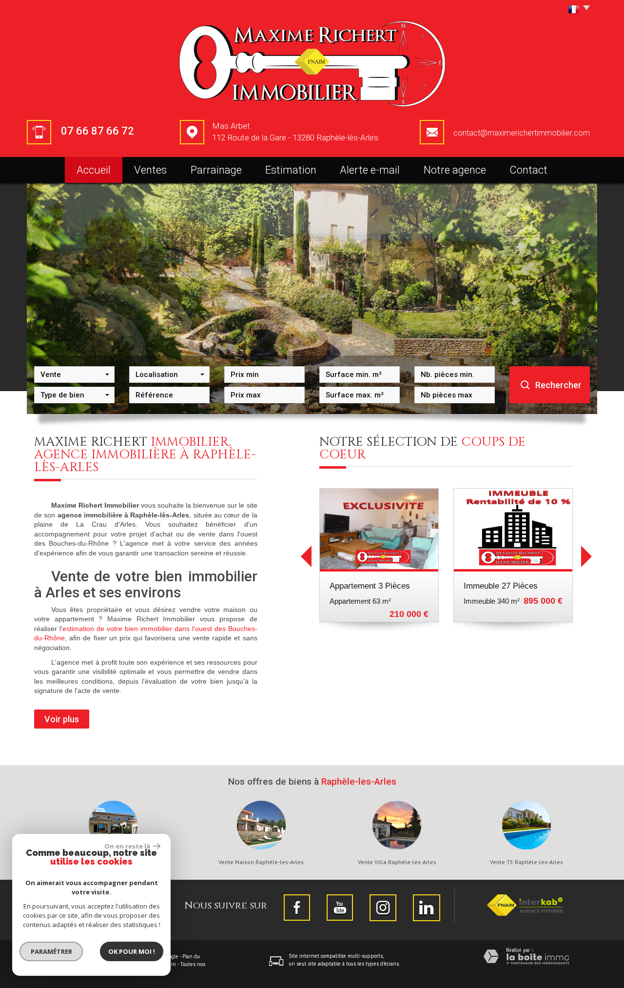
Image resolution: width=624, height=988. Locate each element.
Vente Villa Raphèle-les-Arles (397, 862)
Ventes (150, 170)
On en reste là (127, 846)
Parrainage (216, 170)
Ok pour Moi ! (131, 951)
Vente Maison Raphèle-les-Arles (261, 862)
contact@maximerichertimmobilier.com (521, 133)
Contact (528, 170)
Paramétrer (51, 951)
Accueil (94, 170)
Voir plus (61, 719)
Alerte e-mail (370, 170)
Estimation (290, 170)
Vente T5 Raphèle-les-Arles (526, 862)
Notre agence (455, 170)
